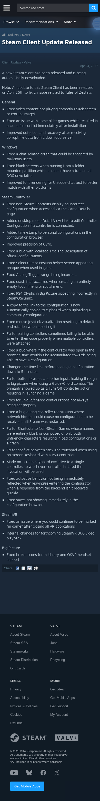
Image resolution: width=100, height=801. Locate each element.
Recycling (57, 660)
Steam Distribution (24, 660)
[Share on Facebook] (17, 568)
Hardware (57, 651)
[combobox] (53, 8)
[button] (11, 22)
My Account (59, 715)
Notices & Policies (24, 706)
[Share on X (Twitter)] (23, 568)
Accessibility (19, 698)
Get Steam (58, 689)
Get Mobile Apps (27, 786)
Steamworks (19, 651)
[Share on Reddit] (29, 568)
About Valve (59, 634)
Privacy (16, 689)
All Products (10, 35)
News (26, 35)
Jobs (53, 643)
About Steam (20, 634)
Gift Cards (17, 668)
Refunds (16, 723)
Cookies (16, 715)
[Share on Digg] (36, 568)
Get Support (59, 706)
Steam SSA (19, 643)
